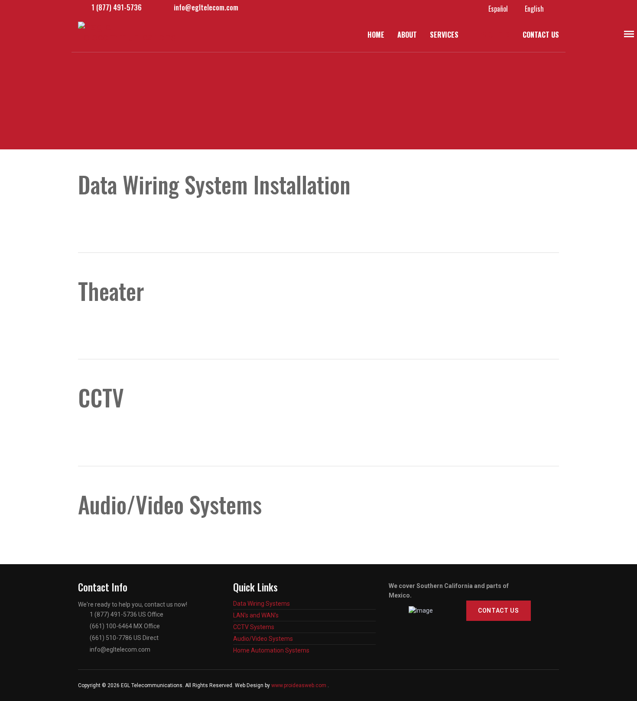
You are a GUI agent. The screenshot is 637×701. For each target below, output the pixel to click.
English (534, 8)
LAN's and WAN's (256, 615)
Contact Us (541, 34)
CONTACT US (498, 610)
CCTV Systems (253, 626)
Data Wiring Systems (261, 603)
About (407, 34)
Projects (495, 34)
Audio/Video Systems (263, 638)
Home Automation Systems (271, 650)
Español (498, 8)
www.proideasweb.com (298, 685)
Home (375, 34)
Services (444, 34)
